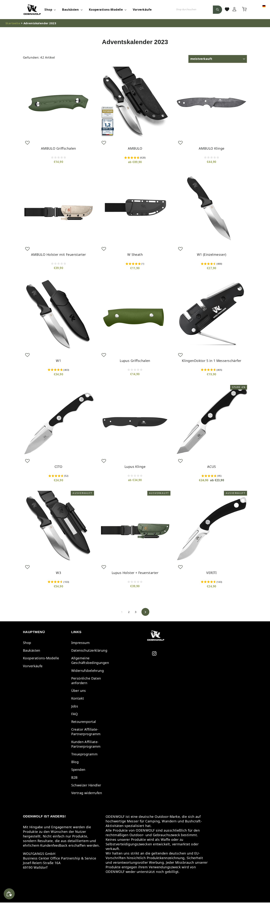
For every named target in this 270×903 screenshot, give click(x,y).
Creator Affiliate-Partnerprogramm (86, 731)
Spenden (78, 769)
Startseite (13, 23)
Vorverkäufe (142, 10)
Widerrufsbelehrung (87, 670)
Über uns (78, 690)
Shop (48, 10)
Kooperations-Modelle (106, 10)
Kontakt (77, 698)
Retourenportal (83, 721)
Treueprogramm (84, 754)
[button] (27, 142)
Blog (75, 762)
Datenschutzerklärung (89, 650)
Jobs (74, 706)
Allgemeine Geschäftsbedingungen (90, 660)
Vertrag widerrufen (86, 793)
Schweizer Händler (86, 785)
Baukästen (71, 10)
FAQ (74, 714)
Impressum (80, 642)
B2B (74, 777)
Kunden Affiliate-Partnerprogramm (86, 744)
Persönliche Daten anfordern (86, 680)
